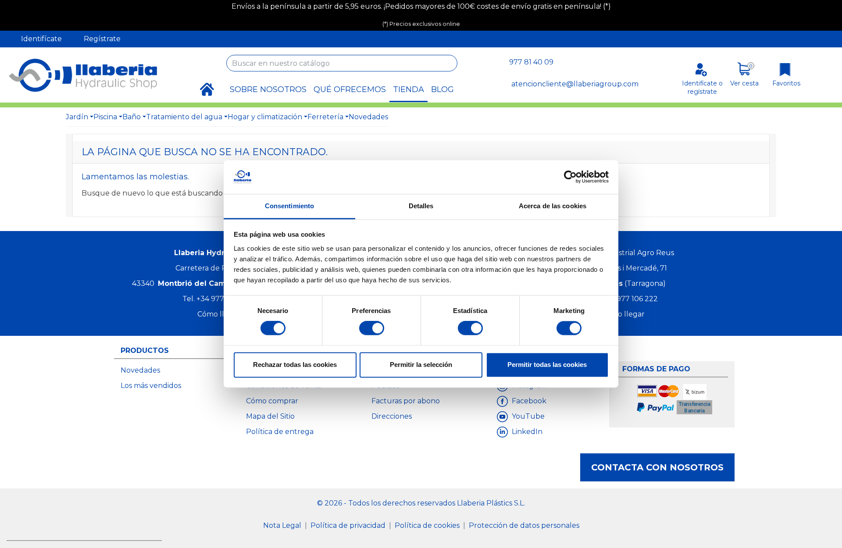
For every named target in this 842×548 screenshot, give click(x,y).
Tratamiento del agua (184, 117)
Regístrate (102, 39)
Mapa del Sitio (270, 416)
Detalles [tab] (421, 206)
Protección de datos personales (524, 525)
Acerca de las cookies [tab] (552, 206)
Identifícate (41, 39)
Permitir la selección (421, 364)
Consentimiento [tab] (289, 206)
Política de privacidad (348, 525)
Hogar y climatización (265, 117)
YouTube (527, 416)
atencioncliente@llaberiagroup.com (575, 84)
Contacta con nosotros (657, 467)
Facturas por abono (405, 401)
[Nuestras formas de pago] (675, 400)
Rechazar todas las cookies (295, 364)
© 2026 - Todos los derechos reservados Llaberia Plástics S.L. (421, 503)
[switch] (371, 328)
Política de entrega (280, 431)
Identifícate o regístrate (702, 87)
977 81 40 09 (531, 62)
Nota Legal (283, 525)
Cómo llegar (218, 314)
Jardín (77, 117)
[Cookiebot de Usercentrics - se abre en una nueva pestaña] (570, 177)
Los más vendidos (151, 385)
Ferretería (325, 117)
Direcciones (391, 416)
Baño (131, 117)
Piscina (105, 117)
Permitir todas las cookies (547, 364)
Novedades (368, 117)
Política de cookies (428, 525)
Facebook (528, 401)
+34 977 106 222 (630, 299)
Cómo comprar (272, 401)
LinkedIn (526, 431)
